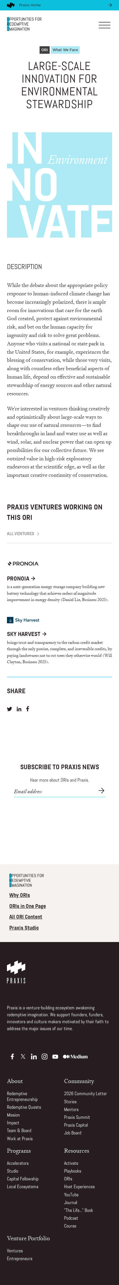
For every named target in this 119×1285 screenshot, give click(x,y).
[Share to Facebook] (27, 710)
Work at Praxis (20, 1139)
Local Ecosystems (22, 1187)
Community (79, 1081)
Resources (76, 1150)
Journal (70, 1203)
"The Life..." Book (78, 1210)
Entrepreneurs (19, 1259)
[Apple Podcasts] (12, 1056)
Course (70, 1226)
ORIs (68, 1179)
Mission (13, 1115)
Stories (70, 1102)
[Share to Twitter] (9, 710)
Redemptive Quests (24, 1107)
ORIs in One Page (27, 906)
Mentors (71, 1110)
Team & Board (19, 1131)
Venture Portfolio (28, 1238)
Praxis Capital (76, 1125)
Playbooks (72, 1171)
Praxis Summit (77, 1117)
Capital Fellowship (22, 1179)
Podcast (71, 1218)
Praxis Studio (24, 928)
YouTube (71, 1195)
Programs (19, 1150)
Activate (71, 1163)
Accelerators (18, 1163)
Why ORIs (19, 895)
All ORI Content (25, 917)
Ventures (15, 1251)
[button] (104, 24)
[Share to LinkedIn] (19, 710)
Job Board (72, 1133)
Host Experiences (79, 1187)
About (15, 1081)
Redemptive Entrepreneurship (22, 1097)
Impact (13, 1123)
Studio (12, 1171)
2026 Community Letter (85, 1094)
